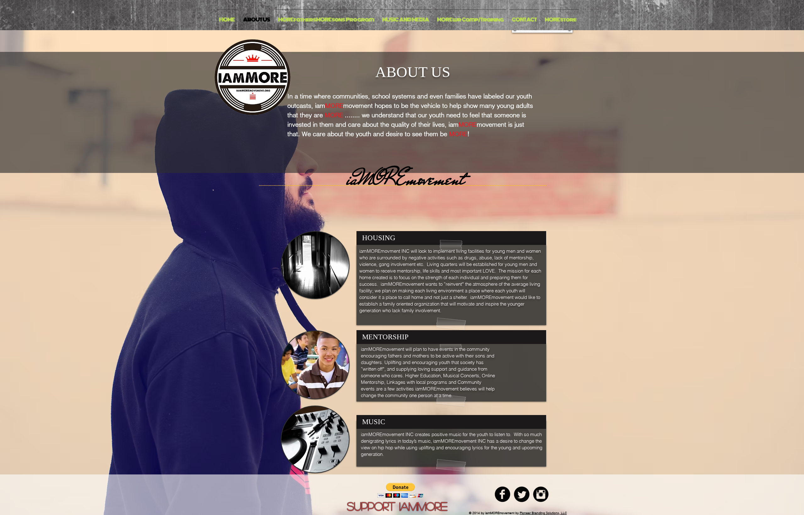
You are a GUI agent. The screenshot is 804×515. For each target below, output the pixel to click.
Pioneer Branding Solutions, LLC (543, 513)
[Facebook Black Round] (502, 494)
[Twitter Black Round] (522, 494)
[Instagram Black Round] (541, 494)
